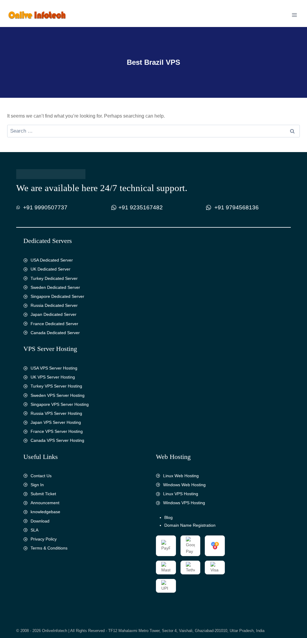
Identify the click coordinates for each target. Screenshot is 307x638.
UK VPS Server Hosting (53, 377)
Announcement (45, 502)
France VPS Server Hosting (57, 431)
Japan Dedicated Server (53, 314)
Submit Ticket (43, 493)
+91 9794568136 (236, 207)
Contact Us (41, 475)
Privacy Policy (44, 539)
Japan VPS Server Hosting (56, 422)
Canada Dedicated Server (55, 332)
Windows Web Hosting (184, 484)
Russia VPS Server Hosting (56, 413)
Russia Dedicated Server (54, 305)
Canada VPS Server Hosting (57, 440)
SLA (34, 530)
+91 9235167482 (140, 207)
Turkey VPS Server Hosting (56, 386)
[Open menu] (294, 14)
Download (40, 521)
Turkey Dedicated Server (54, 278)
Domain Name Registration (190, 525)
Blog (168, 517)
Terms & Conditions (49, 548)
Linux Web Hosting (181, 475)
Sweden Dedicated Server (55, 287)
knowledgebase (45, 511)
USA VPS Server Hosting (54, 368)
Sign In (37, 484)
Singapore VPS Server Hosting (60, 404)
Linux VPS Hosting (180, 493)
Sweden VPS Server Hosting (58, 395)
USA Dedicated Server (52, 260)
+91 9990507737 (45, 207)
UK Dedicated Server (50, 269)
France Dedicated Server (54, 323)
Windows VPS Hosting (184, 502)
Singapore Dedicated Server (57, 296)
